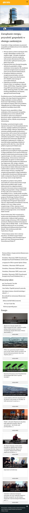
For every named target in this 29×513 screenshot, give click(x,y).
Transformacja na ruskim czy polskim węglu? (15, 394)
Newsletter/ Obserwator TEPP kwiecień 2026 (14, 268)
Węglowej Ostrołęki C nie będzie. (15, 370)
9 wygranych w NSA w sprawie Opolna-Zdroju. (14, 262)
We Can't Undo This (9, 303)
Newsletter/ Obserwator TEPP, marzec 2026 (14, 271)
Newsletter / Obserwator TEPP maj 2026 (13, 265)
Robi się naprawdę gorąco (10, 306)
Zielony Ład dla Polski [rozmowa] (12, 300)
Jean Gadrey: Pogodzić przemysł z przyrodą (13, 288)
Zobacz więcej (4, 510)
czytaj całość (15, 334)
